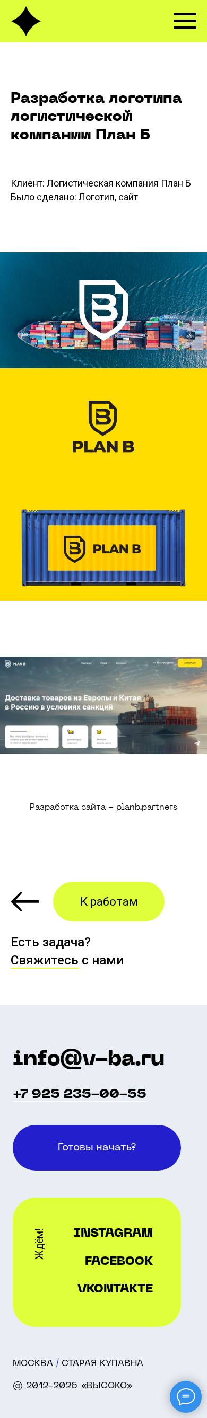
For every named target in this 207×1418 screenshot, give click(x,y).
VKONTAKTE (115, 1289)
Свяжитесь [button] (45, 960)
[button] (97, 1147)
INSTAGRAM (113, 1233)
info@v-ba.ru (89, 1060)
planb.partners (146, 807)
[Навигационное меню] (185, 21)
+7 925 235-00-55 (79, 1094)
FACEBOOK (119, 1262)
